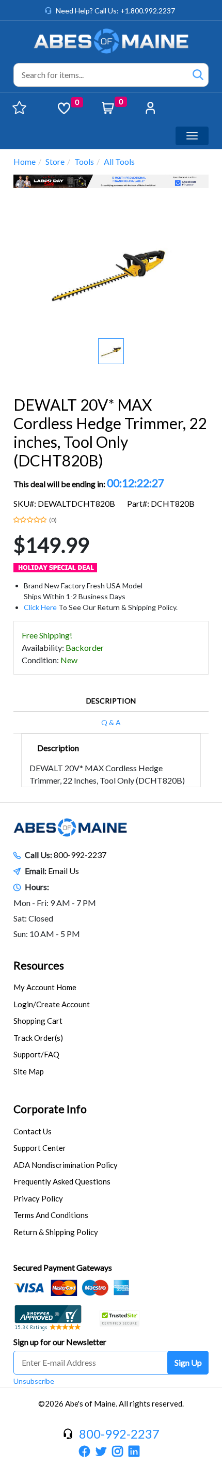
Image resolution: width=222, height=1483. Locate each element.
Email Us (63, 871)
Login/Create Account (51, 1004)
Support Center (39, 1147)
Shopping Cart (37, 1020)
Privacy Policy (38, 1198)
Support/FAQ (36, 1054)
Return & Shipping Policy (55, 1232)
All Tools (119, 161)
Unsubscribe (33, 1381)
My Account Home (44, 987)
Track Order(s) (38, 1037)
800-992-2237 (80, 855)
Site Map (28, 1071)
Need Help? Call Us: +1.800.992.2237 (115, 10)
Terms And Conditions (50, 1215)
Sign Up (188, 1362)
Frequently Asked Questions (61, 1181)
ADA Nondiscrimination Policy (65, 1164)
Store (55, 161)
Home (24, 161)
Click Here (40, 607)
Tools (84, 161)
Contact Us (32, 1131)
